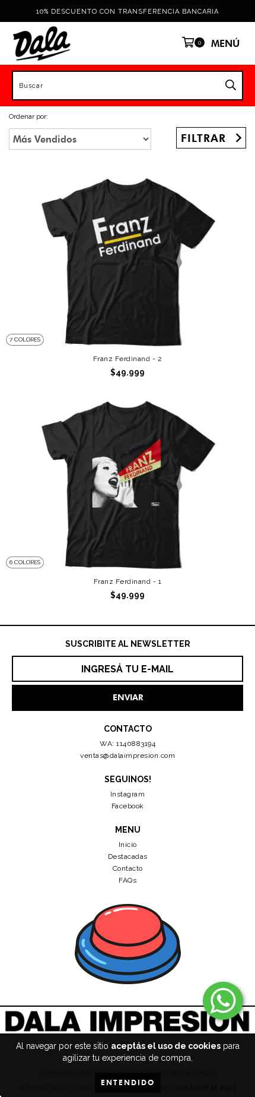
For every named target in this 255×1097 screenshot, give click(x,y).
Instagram (127, 794)
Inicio (128, 844)
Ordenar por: (28, 116)
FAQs (127, 880)
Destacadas (128, 856)
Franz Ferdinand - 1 (128, 581)
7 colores (24, 339)
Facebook (127, 806)
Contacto (128, 868)
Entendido (128, 1082)
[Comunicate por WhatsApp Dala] (223, 1001)
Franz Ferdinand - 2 (127, 359)
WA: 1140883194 (127, 743)
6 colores (24, 562)
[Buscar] (230, 85)
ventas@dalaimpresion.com (127, 755)
